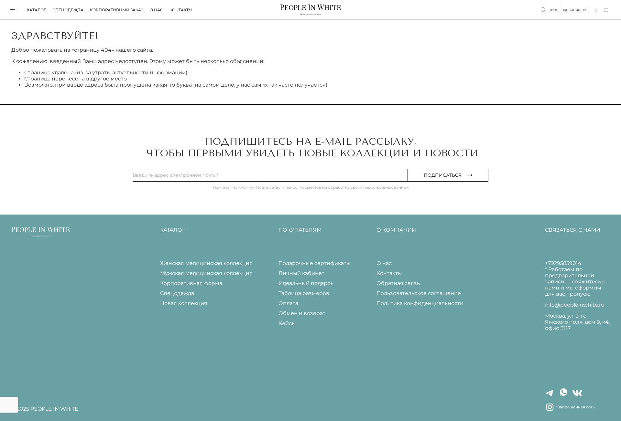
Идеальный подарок (305, 283)
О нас (156, 9)
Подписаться (443, 175)
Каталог (36, 9)
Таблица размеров (303, 293)
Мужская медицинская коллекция (206, 273)
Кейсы (287, 323)
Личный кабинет (301, 273)
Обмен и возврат (301, 313)
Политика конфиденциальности (419, 303)
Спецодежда (67, 9)
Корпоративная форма (191, 283)
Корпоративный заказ (116, 9)
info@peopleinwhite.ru (575, 305)
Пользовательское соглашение (418, 293)
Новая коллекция (183, 303)
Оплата (288, 303)
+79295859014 (563, 263)
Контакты (180, 9)
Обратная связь (398, 283)
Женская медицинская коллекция (206, 263)
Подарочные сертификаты (314, 263)
